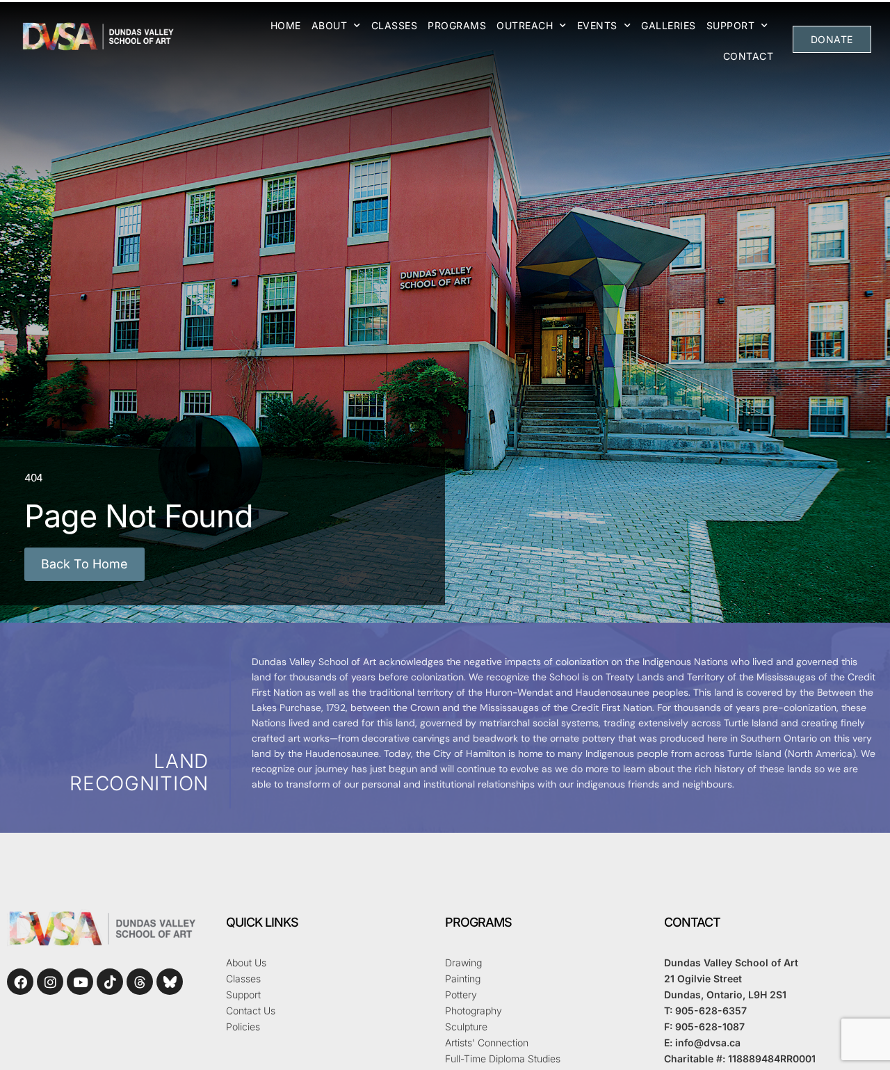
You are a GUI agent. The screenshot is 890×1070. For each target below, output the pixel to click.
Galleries (668, 25)
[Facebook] (20, 981)
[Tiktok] (110, 981)
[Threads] (140, 981)
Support (730, 25)
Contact (748, 56)
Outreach (524, 25)
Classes (394, 25)
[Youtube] (80, 981)
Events (597, 25)
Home (285, 25)
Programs (457, 25)
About (330, 25)
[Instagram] (50, 981)
